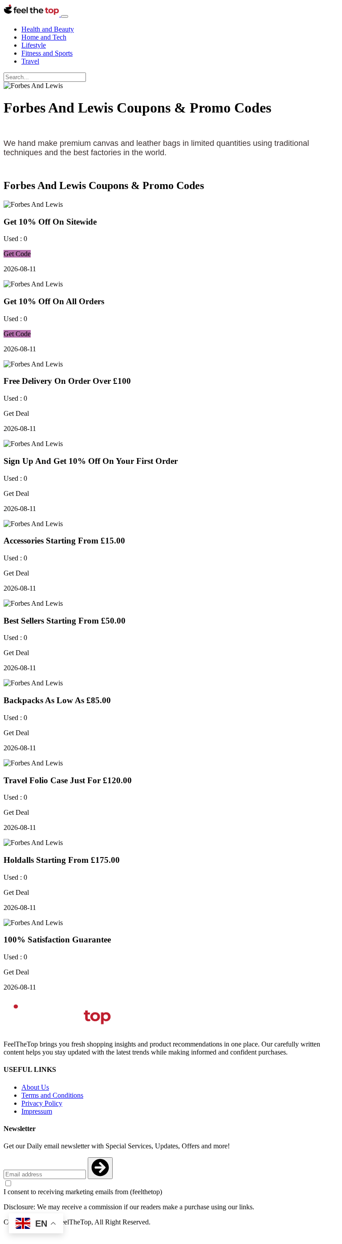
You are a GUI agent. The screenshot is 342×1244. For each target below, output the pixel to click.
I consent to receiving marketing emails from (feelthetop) (83, 1192)
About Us (35, 1087)
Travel (30, 61)
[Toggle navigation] (64, 16)
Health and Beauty (47, 29)
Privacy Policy (41, 1103)
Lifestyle (33, 45)
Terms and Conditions (52, 1095)
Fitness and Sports (47, 53)
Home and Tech (43, 37)
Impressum (36, 1111)
